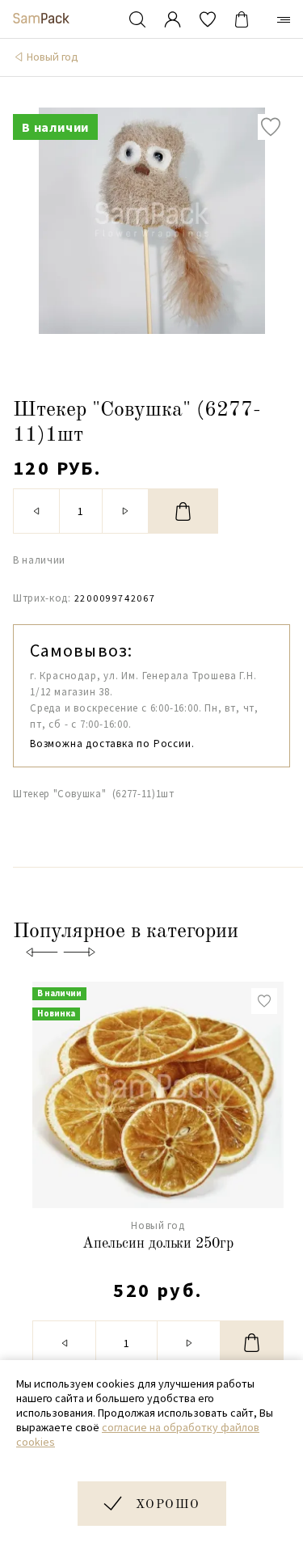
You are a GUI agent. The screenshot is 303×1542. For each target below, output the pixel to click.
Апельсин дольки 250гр (158, 1243)
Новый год (52, 56)
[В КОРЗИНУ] (183, 511)
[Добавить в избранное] (271, 127)
